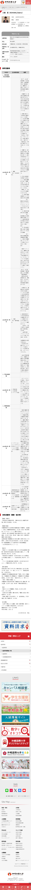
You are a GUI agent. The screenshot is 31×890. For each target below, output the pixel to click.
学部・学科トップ (14, 636)
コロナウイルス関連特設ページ (21, 863)
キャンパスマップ (5, 838)
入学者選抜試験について (7, 821)
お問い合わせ (9, 889)
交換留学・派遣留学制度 (7, 843)
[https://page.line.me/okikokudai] (6, 790)
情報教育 (18, 824)
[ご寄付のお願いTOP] (15, 764)
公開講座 (4, 852)
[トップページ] (12, 2)
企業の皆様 (18, 836)
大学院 (17, 808)
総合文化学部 (4, 663)
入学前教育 (3, 670)
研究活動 (18, 841)
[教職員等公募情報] (15, 775)
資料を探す (18, 858)
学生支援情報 (4, 834)
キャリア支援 (19, 830)
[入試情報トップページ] (15, 720)
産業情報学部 (4, 660)
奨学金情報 (4, 836)
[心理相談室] (15, 709)
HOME (28, 889)
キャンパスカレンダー (6, 832)
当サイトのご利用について (23, 796)
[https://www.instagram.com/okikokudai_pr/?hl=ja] (11, 790)
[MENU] (28, 2)
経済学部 (3, 644)
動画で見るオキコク (6, 824)
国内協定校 (4, 849)
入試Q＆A (4, 826)
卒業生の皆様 (18, 834)
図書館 (17, 852)
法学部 (2, 641)
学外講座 (3, 858)
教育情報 (18, 819)
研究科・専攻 (18, 811)
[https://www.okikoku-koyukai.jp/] (15, 753)
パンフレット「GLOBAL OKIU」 (8, 847)
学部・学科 (4, 808)
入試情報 (18, 813)
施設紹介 (18, 854)
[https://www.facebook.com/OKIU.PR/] (19, 790)
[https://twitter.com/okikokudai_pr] (15, 790)
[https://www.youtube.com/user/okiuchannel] (24, 790)
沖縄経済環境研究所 (20, 849)
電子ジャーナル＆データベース (22, 860)
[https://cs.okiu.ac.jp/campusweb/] (23, 2)
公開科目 (3, 856)
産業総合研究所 (19, 847)
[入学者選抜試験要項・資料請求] (15, 625)
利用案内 (18, 856)
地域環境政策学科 (7, 657)
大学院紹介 (18, 809)
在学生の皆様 (18, 832)
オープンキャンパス (6, 822)
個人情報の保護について (11, 796)
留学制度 (4, 841)
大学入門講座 (4, 860)
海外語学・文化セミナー (7, 845)
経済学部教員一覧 (7, 651)
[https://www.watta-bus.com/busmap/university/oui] (15, 742)
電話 (21, 889)
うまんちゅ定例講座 (6, 854)
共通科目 (3, 667)
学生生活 (4, 830)
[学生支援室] (15, 698)
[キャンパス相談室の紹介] (15, 687)
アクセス (3, 889)
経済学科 (5, 654)
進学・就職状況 (19, 838)
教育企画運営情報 (19, 822)
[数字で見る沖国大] (15, 731)
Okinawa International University (21, 866)
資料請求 (15, 889)
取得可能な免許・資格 (20, 826)
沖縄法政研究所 (19, 845)
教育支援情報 (18, 815)
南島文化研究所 (19, 843)
